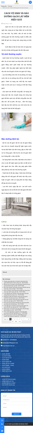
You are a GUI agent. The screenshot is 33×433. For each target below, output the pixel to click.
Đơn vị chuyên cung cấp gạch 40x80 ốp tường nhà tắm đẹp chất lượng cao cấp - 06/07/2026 (17, 291)
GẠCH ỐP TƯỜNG (6, 356)
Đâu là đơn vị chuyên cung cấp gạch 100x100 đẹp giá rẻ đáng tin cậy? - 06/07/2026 (16, 309)
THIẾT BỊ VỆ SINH (7, 371)
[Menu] (3, 2)
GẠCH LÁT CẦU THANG (8, 363)
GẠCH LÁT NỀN (6, 354)
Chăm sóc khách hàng (9, 379)
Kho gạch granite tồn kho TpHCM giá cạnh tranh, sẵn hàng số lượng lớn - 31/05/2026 (15, 315)
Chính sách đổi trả (8, 381)
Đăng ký (16, 414)
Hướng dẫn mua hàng (8, 383)
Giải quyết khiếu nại (8, 385)
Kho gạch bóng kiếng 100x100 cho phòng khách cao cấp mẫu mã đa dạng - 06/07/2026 (16, 303)
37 (28, 319)
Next (16, 321)
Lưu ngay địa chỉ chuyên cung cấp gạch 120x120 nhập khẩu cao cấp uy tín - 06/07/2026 (16, 294)
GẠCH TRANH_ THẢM (8, 365)
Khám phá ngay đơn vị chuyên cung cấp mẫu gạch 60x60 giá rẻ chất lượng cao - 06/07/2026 (16, 282)
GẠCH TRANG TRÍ (6, 361)
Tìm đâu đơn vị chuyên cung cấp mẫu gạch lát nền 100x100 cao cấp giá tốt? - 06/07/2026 (16, 306)
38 (12, 321)
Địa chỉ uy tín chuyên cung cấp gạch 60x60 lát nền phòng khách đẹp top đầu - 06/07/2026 (17, 285)
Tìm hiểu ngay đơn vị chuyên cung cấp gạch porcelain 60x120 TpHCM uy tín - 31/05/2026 (15, 312)
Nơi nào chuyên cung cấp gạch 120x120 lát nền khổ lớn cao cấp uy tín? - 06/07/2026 (16, 300)
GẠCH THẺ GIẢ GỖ (6, 357)
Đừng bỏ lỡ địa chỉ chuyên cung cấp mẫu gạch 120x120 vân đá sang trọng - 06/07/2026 (16, 297)
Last (20, 321)
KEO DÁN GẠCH (6, 367)
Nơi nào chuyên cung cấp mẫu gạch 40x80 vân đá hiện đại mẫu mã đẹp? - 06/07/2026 (17, 288)
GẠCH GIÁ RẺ (5, 359)
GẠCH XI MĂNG (6, 369)
